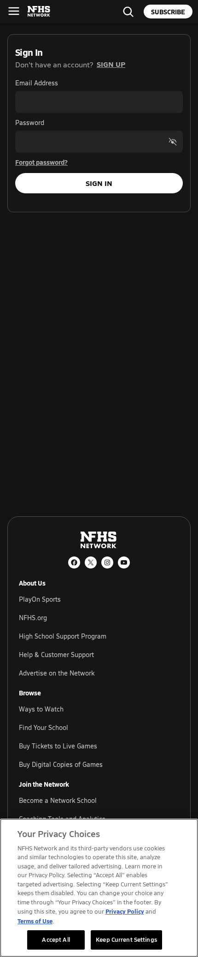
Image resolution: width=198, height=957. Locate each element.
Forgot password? (41, 162)
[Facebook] (74, 562)
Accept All (56, 939)
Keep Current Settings (126, 939)
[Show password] (173, 142)
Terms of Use (34, 920)
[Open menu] (14, 11)
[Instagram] (107, 562)
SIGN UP (111, 64)
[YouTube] (124, 562)
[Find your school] (128, 11)
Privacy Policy (124, 911)
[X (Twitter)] (91, 562)
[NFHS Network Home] (39, 11)
